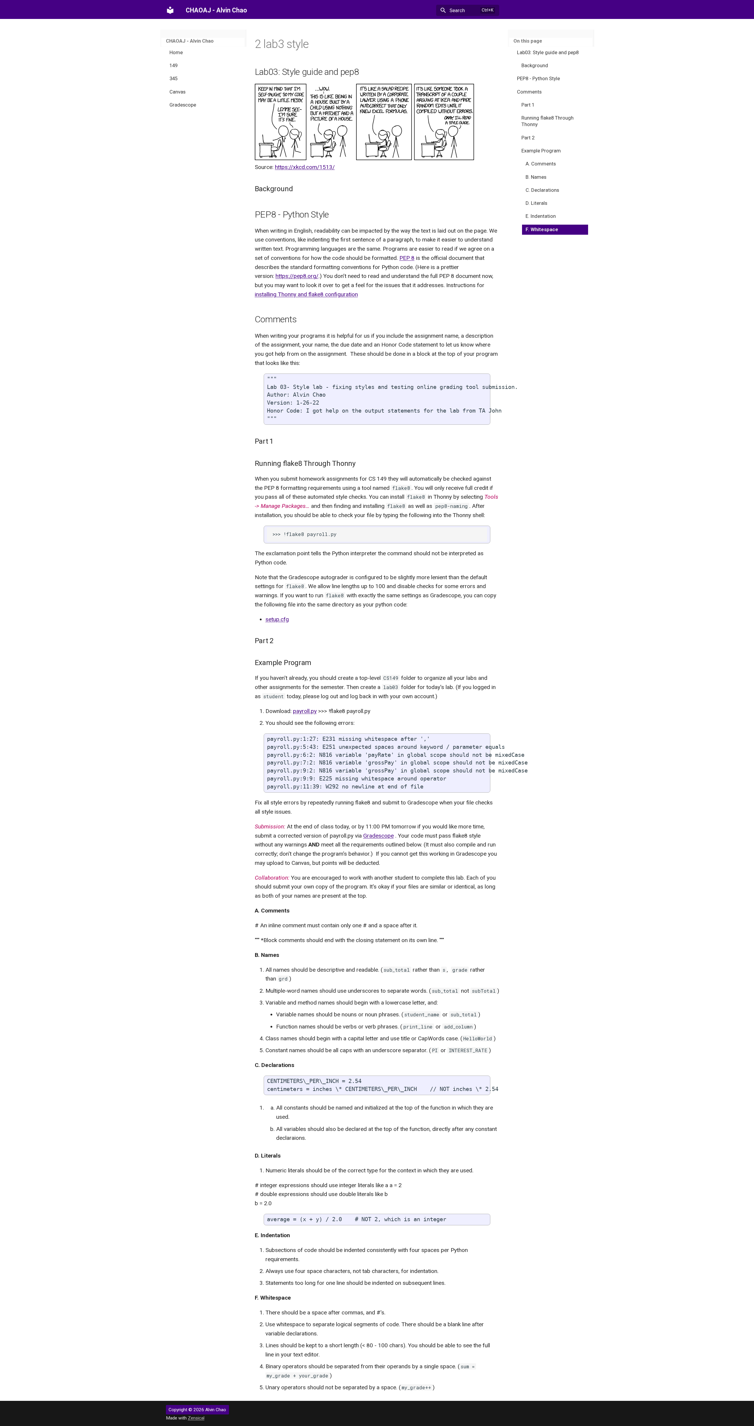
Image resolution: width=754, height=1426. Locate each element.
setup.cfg (277, 619)
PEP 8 (406, 258)
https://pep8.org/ (297, 276)
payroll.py (305, 711)
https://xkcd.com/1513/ (305, 167)
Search (457, 10)
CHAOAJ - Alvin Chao (190, 41)
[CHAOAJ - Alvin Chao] (170, 10)
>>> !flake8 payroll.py (305, 534)
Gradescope (378, 835)
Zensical (196, 1418)
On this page (527, 41)
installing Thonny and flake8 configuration (306, 294)
